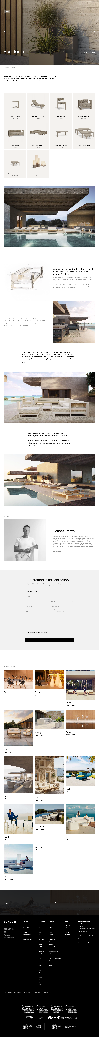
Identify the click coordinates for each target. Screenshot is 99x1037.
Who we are (26, 925)
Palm (40, 932)
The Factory (42, 951)
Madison (41, 927)
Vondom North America (29, 937)
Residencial (67, 932)
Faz (39, 972)
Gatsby (40, 953)
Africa (40, 946)
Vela (40, 975)
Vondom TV (26, 929)
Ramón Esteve (57, 279)
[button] (4, 32)
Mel (39, 934)
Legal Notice (27, 992)
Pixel (40, 970)
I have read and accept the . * (37, 632)
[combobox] (49, 591)
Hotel (66, 927)
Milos (40, 937)
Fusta (40, 929)
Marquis (40, 979)
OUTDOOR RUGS (52, 925)
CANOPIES (51, 956)
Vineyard (41, 977)
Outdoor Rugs (42, 948)
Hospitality (67, 925)
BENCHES (51, 934)
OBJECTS (51, 953)
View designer (57, 551)
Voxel (40, 958)
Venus (40, 963)
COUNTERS (51, 937)
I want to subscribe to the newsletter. (36, 635)
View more (41, 984)
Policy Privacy (37, 992)
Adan (40, 960)
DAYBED (51, 944)
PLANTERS (51, 929)
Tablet (40, 965)
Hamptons (41, 939)
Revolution (26, 927)
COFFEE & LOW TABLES (54, 951)
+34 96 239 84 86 (83, 929)
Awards (25, 932)
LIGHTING (51, 927)
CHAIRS (50, 960)
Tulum (40, 944)
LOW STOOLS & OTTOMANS (55, 958)
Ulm (39, 982)
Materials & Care (27, 939)
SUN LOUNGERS (52, 967)
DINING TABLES (52, 946)
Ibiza (40, 956)
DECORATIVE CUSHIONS (54, 941)
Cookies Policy (47, 992)
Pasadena (41, 925)
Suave (40, 967)
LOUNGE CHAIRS (52, 939)
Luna (40, 941)
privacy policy (43, 632)
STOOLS (50, 965)
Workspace (67, 937)
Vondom (34, 432)
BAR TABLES (51, 948)
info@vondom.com (82, 931)
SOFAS (50, 963)
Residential (67, 934)
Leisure (66, 929)
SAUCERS (51, 932)
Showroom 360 (27, 934)
